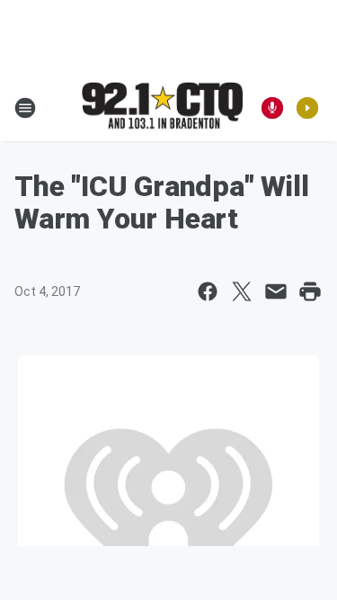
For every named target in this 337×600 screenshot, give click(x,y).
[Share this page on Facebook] (207, 291)
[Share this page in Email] (275, 291)
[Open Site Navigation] (25, 108)
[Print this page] (310, 291)
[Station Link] (163, 107)
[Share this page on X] (241, 291)
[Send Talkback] (272, 108)
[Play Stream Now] (307, 108)
